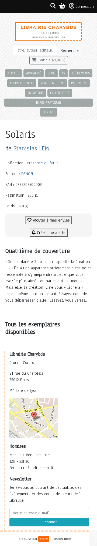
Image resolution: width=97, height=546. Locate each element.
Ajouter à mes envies (51, 220)
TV (63, 73)
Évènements (81, 73)
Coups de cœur (22, 83)
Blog (51, 73)
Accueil (13, 73)
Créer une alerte (50, 232)
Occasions (35, 93)
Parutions (79, 83)
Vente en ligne (52, 83)
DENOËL (27, 173)
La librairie (60, 93)
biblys (43, 539)
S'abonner (49, 522)
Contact (49, 112)
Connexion (84, 6)
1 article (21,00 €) (50, 60)
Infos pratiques (48, 102)
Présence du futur (42, 163)
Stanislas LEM (31, 148)
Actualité (33, 73)
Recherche (70, 50)
